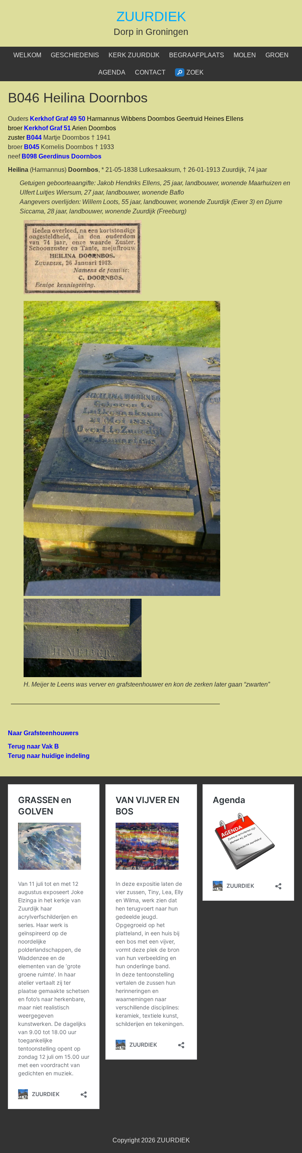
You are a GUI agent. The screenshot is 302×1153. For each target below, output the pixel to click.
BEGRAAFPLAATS (196, 55)
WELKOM (27, 55)
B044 (34, 137)
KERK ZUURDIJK (134, 55)
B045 (31, 147)
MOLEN (245, 55)
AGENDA (111, 72)
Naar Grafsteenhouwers (44, 733)
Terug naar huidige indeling (49, 755)
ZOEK (195, 72)
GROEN (277, 55)
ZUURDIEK (151, 16)
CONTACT (150, 72)
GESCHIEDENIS (75, 55)
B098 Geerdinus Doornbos (62, 156)
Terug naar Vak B (33, 746)
